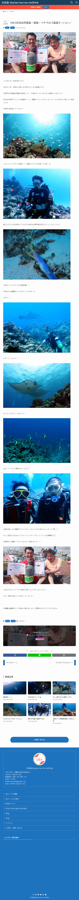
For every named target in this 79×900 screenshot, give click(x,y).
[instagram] (36, 895)
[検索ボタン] (71, 2)
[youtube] (41, 895)
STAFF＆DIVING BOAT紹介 (16, 808)
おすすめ (21, 621)
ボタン (46, 7)
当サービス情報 (11, 794)
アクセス (9, 823)
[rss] (43, 895)
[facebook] (33, 895)
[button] (15, 655)
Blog (7, 27)
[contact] (46, 895)
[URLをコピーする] (64, 655)
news (12, 27)
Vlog (7, 818)
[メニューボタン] (76, 2)
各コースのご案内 (12, 799)
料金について (11, 803)
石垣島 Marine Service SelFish (20, 2)
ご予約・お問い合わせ (14, 828)
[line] (38, 895)
